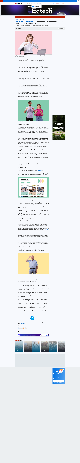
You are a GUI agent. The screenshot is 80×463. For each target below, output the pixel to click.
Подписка (62, 3)
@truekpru (23, 323)
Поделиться (62, 28)
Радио (53, 3)
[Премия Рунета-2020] (28, 3)
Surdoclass (40, 170)
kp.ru (47, 325)
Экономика (17, 19)
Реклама (57, 3)
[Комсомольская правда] (20, 3)
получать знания (29, 249)
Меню (1, 1)
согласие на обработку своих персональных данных (57, 382)
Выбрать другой (37, 6)
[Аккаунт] (78, 1)
